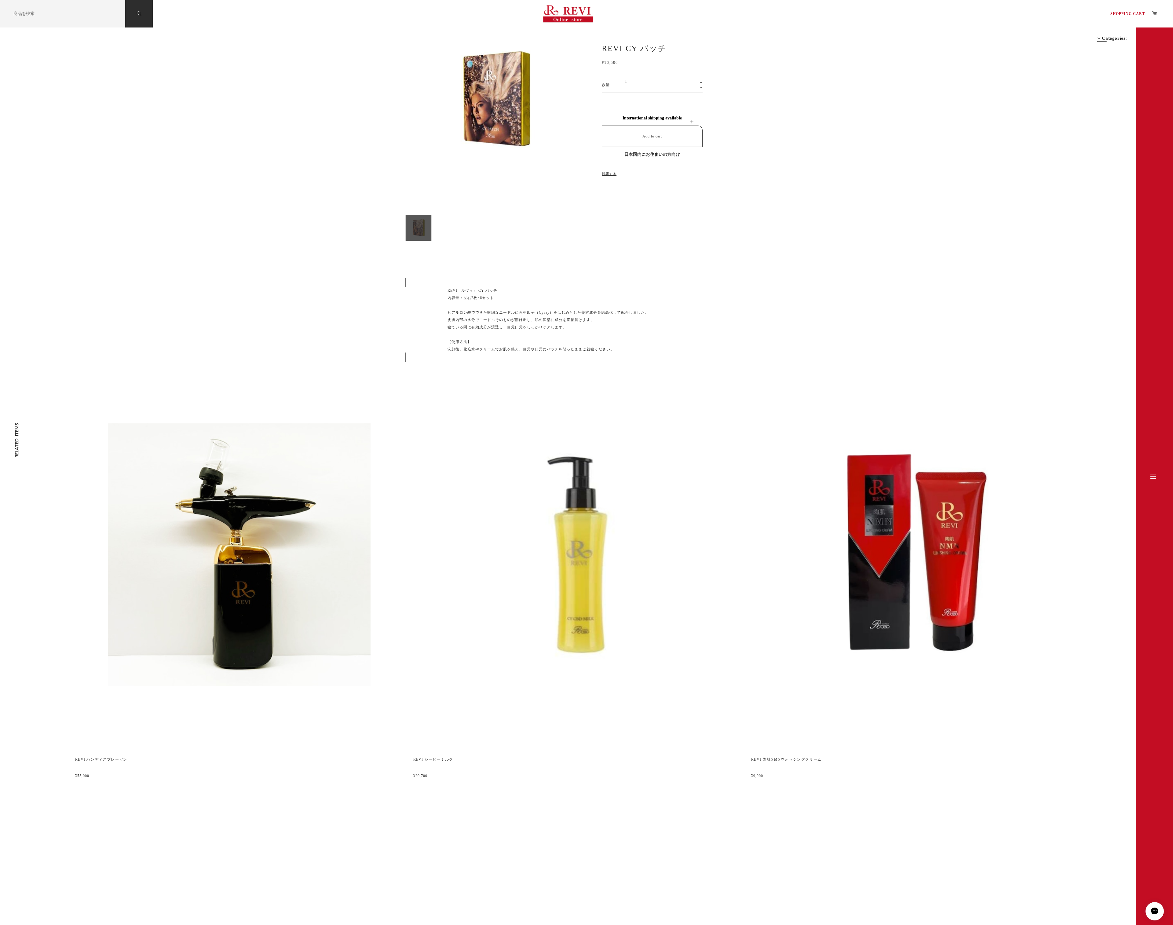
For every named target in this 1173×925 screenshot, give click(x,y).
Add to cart (652, 136)
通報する (609, 174)
